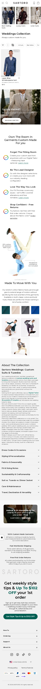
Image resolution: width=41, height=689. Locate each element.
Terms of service (27, 668)
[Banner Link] (20, 514)
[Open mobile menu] (3, 3)
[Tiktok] (23, 654)
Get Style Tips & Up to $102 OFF (20, 616)
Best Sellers (30, 45)
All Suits (20, 45)
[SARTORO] (20, 3)
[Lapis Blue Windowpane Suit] (10, 62)
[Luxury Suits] (22, 18)
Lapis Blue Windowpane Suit (9, 79)
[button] (7, 3)
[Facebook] (17, 654)
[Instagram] (11, 654)
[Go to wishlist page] (34, 3)
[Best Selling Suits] (8, 18)
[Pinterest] (29, 654)
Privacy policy (12, 668)
